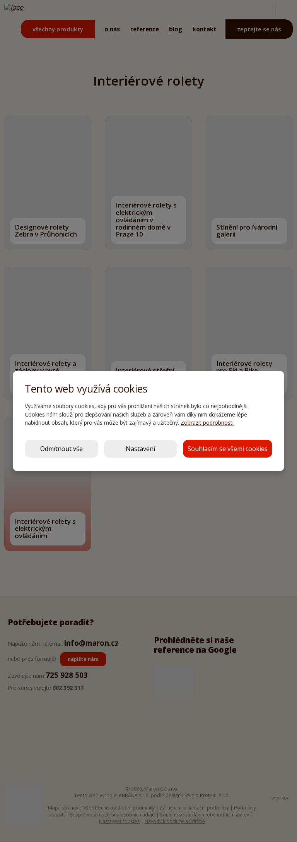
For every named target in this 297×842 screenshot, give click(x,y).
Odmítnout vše (61, 448)
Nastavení (140, 448)
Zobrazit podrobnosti (207, 422)
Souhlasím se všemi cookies (228, 448)
